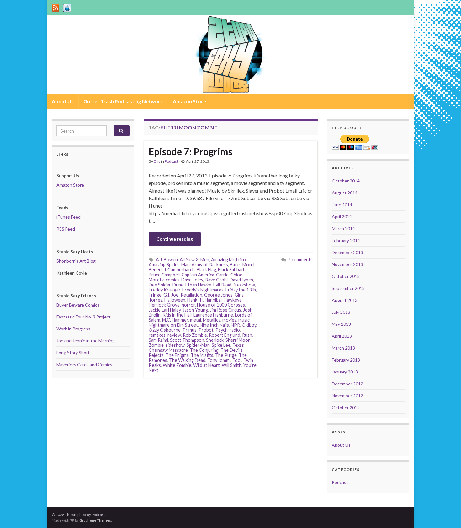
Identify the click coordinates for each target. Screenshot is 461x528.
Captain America (198, 274)
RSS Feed (65, 228)
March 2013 (343, 348)
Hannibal (213, 299)
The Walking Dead (187, 360)
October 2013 (346, 276)
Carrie (222, 274)
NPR (235, 325)
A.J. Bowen (167, 259)
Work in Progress (73, 328)
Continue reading (174, 239)
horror (188, 305)
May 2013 (341, 324)
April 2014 (342, 216)
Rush (247, 335)
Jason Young (195, 310)
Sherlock (215, 340)
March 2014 (343, 228)
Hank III (195, 299)
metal (195, 320)
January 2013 (345, 371)
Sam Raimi (158, 340)
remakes (157, 335)
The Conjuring (204, 350)
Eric (157, 161)
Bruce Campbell (164, 274)
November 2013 (347, 264)
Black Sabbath (232, 269)
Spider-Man (198, 345)
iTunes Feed (68, 217)
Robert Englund (224, 335)
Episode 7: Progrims (190, 151)
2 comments (300, 259)
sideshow (175, 345)
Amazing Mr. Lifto (228, 259)
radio (235, 330)
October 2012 (346, 407)
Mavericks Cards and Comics (84, 364)
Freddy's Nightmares (203, 289)
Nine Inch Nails (214, 325)
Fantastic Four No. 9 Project (83, 316)
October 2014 (346, 180)
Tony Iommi (218, 360)
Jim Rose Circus (225, 310)
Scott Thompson (187, 340)
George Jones (218, 294)
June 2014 (342, 204)
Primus (190, 330)
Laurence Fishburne (213, 315)
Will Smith (231, 365)
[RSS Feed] (55, 6)
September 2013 (348, 288)
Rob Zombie (195, 335)
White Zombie (177, 365)
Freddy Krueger (164, 289)
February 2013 (346, 359)
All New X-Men (194, 259)
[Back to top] (447, 514)
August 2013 (345, 300)
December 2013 (347, 252)
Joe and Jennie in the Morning (85, 340)
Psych (221, 330)
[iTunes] (67, 6)
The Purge (226, 355)
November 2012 (347, 395)
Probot (206, 330)
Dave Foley (192, 279)
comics (172, 279)
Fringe (155, 294)
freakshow (244, 284)
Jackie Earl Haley (165, 310)
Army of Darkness (210, 264)
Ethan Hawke (198, 284)
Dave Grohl (216, 279)
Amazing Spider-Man (169, 264)
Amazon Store (189, 101)
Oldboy (249, 325)
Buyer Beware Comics (77, 305)
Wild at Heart (206, 365)
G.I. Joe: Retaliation (182, 294)
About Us (63, 101)
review (174, 335)
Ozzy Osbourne (165, 330)
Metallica (211, 320)
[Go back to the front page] (230, 54)
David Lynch (241, 279)
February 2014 (346, 240)
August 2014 (345, 192)
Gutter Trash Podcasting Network (123, 101)
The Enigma (177, 355)
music (244, 320)
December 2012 (347, 383)
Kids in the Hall (177, 315)
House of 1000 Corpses (221, 305)
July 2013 (341, 312)
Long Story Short (73, 352)
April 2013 (342, 336)
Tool (236, 360)
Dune (177, 284)
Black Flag (206, 269)
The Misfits (202, 355)
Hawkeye (233, 299)
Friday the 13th (240, 289)
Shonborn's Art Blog (76, 261)
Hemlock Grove (164, 305)
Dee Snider (160, 284)
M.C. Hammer (175, 320)
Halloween (174, 299)
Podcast (171, 161)
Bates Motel (242, 264)
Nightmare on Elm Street (173, 325)
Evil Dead (222, 284)
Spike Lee (221, 345)
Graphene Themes (95, 520)
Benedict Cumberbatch (172, 269)
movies (229, 320)
